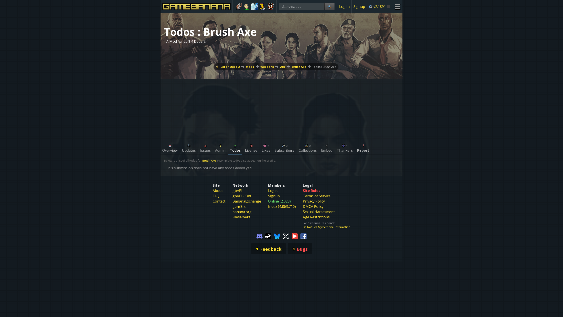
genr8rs (239, 206)
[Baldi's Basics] (247, 6)
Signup (359, 6)
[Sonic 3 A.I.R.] (263, 6)
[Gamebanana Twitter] (285, 236)
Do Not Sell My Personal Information (326, 227)
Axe (282, 67)
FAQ (216, 196)
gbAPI (237, 190)
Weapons (267, 67)
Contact (219, 201)
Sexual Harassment (319, 211)
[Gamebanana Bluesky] (277, 236)
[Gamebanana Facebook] (303, 236)
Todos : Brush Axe (324, 67)
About (218, 190)
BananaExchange (246, 201)
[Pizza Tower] (238, 6)
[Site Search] (329, 6)
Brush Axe (299, 67)
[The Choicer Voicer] (254, 6)
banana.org (242, 211)
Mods (250, 67)
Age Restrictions (316, 217)
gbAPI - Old (241, 196)
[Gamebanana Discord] (259, 236)
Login (273, 190)
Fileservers (241, 217)
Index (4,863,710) (282, 206)
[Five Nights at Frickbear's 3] (271, 6)
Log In (344, 6)
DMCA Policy (313, 206)
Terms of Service (317, 196)
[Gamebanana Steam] (268, 236)
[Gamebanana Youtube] (294, 236)
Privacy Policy (314, 201)
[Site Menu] (397, 6)
